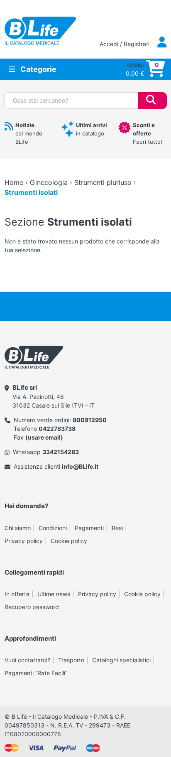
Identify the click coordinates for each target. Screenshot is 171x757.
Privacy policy (24, 540)
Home (14, 182)
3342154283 (60, 451)
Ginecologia (49, 182)
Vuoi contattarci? (27, 660)
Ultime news (53, 593)
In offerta (17, 593)
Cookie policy (69, 540)
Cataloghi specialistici (121, 660)
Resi (117, 527)
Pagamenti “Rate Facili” (36, 672)
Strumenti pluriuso (103, 182)
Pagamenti (89, 527)
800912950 (90, 419)
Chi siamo (18, 527)
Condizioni (53, 527)
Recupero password (32, 606)
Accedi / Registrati (125, 43)
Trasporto (71, 660)
